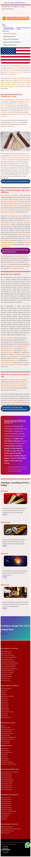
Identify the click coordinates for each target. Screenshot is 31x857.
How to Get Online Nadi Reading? (8, 664)
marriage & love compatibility (7, 696)
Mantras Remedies (5, 760)
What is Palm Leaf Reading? (7, 672)
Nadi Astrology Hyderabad (7, 762)
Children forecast (4, 707)
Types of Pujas (4, 756)
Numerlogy (3, 692)
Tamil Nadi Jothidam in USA (7, 830)
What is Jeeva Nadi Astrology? (11, 39)
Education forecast (5, 709)
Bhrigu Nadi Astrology (6, 803)
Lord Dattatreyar (6, 743)
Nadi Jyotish (3, 818)
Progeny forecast (4, 705)
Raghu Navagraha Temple (6, 787)
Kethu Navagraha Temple (6, 789)
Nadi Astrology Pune (5, 735)
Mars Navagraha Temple (6, 777)
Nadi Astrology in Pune (6, 813)
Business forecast (4, 698)
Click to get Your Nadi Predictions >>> (15, 2)
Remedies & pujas (5, 748)
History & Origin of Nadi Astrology (12, 42)
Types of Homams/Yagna (6, 752)
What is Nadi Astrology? (9, 36)
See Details (5, 514)
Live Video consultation (6, 688)
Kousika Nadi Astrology (6, 805)
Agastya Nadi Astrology (6, 799)
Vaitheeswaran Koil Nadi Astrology (8, 737)
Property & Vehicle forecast (7, 711)
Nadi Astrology (5, 31)
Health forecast (4, 702)
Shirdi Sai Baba (4, 816)
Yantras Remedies (5, 758)
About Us (4, 25)
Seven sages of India (5, 797)
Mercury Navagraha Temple (7, 779)
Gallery (18, 28)
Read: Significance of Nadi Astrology (15, 181)
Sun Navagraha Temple (6, 774)
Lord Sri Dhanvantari (5, 741)
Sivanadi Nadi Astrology (6, 807)
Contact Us (3, 725)
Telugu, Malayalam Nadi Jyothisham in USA (11, 828)
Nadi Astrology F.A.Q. (6, 680)
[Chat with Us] (28, 845)
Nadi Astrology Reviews (8, 28)
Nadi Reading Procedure (6, 674)
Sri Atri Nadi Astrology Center (7, 729)
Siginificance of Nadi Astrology (8, 661)
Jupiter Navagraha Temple (6, 781)
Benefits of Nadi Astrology (10, 44)
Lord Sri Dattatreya (5, 814)
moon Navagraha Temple (6, 775)
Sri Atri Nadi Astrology (6, 801)
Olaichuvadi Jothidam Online (7, 670)
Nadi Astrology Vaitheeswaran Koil (8, 764)
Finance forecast (4, 700)
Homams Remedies (5, 750)
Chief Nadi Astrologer (8, 27)
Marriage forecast (5, 703)
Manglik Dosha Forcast (6, 717)
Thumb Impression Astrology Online (9, 668)
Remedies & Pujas (5, 584)
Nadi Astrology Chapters (6, 653)
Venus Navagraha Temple (6, 783)
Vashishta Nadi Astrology (6, 809)
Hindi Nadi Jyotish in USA (7, 826)
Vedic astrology (4, 690)
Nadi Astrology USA (5, 832)
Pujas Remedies (4, 754)
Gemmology (3, 694)
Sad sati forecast (4, 715)
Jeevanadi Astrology (5, 522)
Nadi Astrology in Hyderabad (7, 739)
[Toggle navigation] (2, 22)
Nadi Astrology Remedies (6, 676)
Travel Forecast (4, 713)
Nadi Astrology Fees (5, 678)
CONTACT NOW (4, 633)
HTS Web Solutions (11, 844)
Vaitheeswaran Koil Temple (7, 733)
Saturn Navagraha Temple (6, 785)
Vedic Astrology (4, 553)
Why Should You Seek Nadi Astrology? (9, 662)
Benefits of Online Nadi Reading (8, 666)
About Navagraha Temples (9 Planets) (9, 772)
